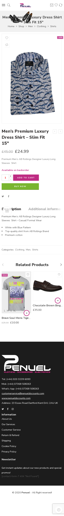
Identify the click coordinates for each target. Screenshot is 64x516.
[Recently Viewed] (58, 510)
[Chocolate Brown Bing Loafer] (47, 286)
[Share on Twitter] (3, 196)
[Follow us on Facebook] (7, 409)
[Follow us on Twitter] (3, 409)
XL (14, 310)
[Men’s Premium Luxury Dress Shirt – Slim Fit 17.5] (60, 131)
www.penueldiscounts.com (16, 398)
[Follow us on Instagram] (13, 409)
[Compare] (6, 44)
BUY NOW (20, 186)
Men (30, 26)
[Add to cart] (58, 301)
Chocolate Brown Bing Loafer (47, 305)
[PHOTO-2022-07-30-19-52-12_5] (32, 78)
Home (11, 26)
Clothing (41, 26)
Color (5, 274)
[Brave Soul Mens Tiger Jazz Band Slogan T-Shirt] (16, 292)
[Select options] (27, 313)
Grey (11, 278)
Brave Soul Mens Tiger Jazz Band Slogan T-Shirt (16, 318)
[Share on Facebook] (8, 196)
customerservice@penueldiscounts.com (23, 393)
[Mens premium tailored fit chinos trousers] (55, 131)
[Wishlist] (6, 38)
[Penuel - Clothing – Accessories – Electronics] (25, 5)
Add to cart (26, 177)
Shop (21, 26)
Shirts (53, 26)
